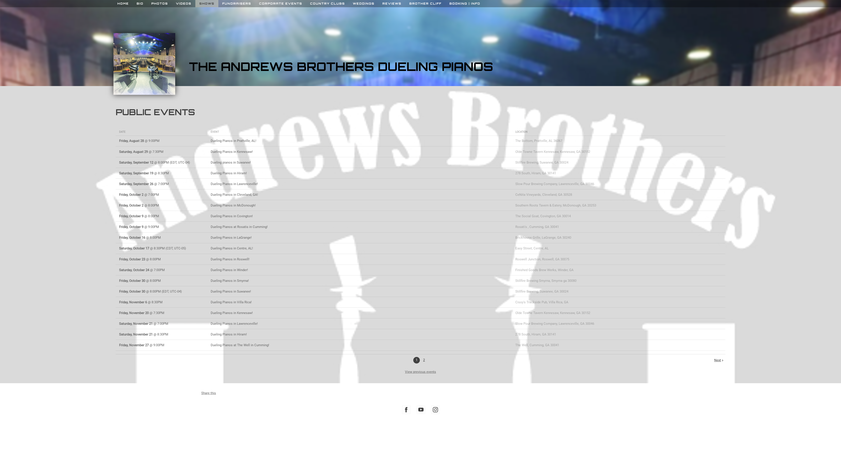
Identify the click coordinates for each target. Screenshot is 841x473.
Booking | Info (464, 3)
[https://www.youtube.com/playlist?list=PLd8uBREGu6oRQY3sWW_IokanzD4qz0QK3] (421, 410)
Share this (208, 393)
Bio (140, 3)
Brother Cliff (425, 3)
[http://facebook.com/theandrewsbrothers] (406, 410)
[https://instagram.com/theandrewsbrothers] (435, 410)
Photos (159, 3)
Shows (206, 3)
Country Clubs (327, 3)
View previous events (420, 372)
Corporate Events (280, 3)
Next (717, 360)
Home (123, 3)
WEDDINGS (364, 3)
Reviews (391, 3)
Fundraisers (236, 3)
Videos (183, 3)
